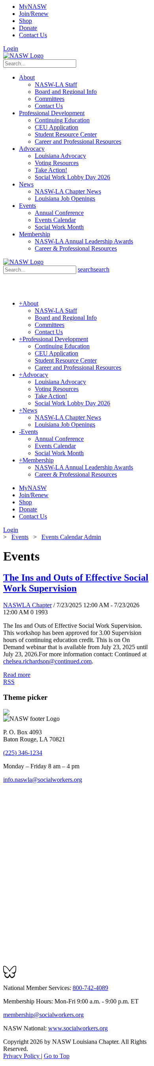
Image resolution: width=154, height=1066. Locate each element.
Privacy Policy (22, 1056)
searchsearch (93, 269)
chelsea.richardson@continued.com (47, 661)
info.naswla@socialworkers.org (42, 779)
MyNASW (33, 6)
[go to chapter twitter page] (8, 815)
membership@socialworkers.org (43, 1014)
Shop (25, 20)
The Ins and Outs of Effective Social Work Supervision (75, 582)
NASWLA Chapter (27, 605)
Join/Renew (34, 13)
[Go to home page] (23, 55)
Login (10, 48)
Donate (28, 28)
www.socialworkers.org (78, 1028)
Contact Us (33, 35)
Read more (16, 674)
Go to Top (56, 1056)
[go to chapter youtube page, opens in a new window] (36, 815)
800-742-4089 (90, 987)
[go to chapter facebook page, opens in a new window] (17, 815)
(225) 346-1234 (22, 752)
